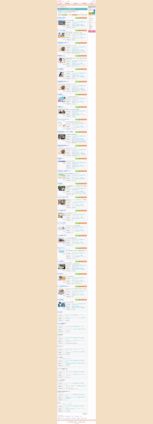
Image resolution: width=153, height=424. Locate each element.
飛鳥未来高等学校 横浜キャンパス (63, 81)
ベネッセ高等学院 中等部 (61, 210)
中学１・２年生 (91, 17)
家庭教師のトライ (60, 158)
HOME (58, 4)
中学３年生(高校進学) (91, 18)
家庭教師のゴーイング (61, 55)
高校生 (90, 19)
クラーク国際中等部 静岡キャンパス (63, 286)
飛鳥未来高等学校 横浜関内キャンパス (63, 145)
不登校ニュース (90, 4)
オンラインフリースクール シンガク (63, 119)
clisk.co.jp (78, 423)
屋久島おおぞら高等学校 (61, 17)
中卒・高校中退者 (91, 20)
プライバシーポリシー (80, 422)
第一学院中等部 (60, 273)
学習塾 (90, 29)
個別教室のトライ (60, 106)
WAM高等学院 (60, 94)
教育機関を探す (65, 4)
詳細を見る (64, 26)
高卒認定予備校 (91, 27)
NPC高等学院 (60, 183)
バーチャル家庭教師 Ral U (62, 323)
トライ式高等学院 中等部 (62, 235)
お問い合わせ (75, 422)
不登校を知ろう (73, 4)
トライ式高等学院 (60, 261)
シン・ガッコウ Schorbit (62, 30)
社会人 (90, 21)
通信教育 (90, 28)
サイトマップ (94, 0)
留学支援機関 (90, 26)
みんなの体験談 (82, 4)
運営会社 (72, 422)
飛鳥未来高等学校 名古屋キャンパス (63, 42)
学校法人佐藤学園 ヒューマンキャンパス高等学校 (65, 131)
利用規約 (84, 422)
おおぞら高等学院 (60, 299)
